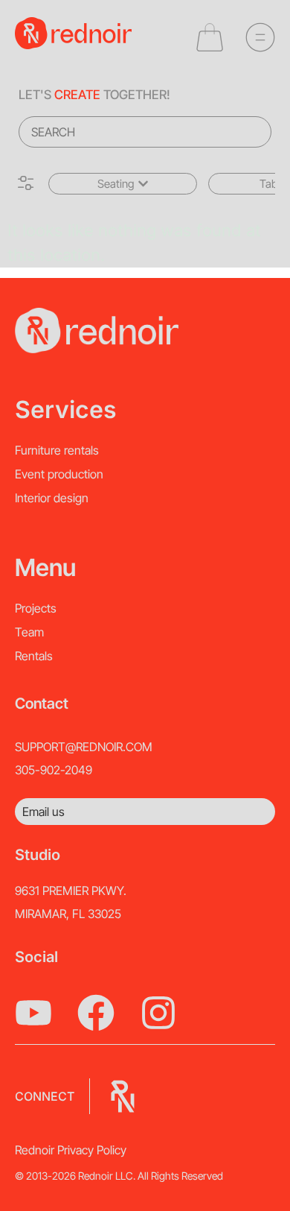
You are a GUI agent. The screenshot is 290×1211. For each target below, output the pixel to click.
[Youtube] (33, 1012)
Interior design (51, 497)
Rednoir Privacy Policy (70, 1149)
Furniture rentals (57, 450)
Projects (36, 608)
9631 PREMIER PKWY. (70, 890)
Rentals (34, 655)
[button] (122, 184)
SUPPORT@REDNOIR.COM (83, 746)
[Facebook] (96, 1012)
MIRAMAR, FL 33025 (68, 913)
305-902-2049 (53, 769)
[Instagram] (158, 1012)
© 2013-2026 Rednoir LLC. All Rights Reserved (119, 1175)
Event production (59, 474)
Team (29, 632)
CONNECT (44, 1096)
